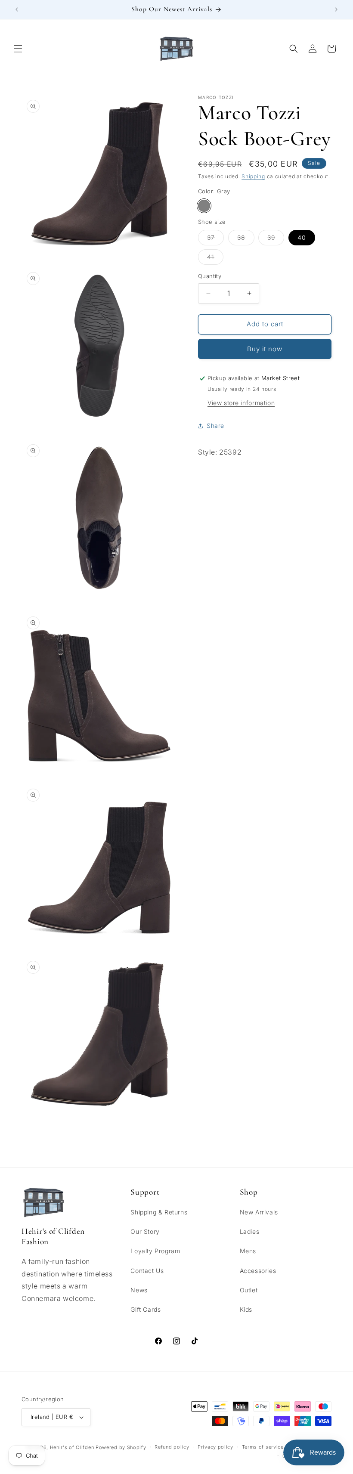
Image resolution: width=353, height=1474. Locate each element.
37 (215, 239)
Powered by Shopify (121, 1447)
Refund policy (172, 1447)
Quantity (209, 276)
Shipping (253, 176)
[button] (18, 48)
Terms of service (263, 1447)
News (138, 1290)
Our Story (144, 1231)
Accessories (258, 1270)
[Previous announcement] (16, 9)
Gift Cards (145, 1309)
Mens (248, 1250)
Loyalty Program (155, 1250)
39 (275, 239)
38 (245, 239)
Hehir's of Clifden (72, 1447)
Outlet (249, 1290)
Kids (246, 1309)
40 (301, 237)
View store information (241, 402)
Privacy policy (215, 1447)
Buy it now (264, 349)
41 (215, 259)
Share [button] (215, 425)
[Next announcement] (336, 9)
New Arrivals (259, 1212)
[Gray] (204, 206)
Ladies (250, 1231)
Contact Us (147, 1270)
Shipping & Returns (158, 1212)
